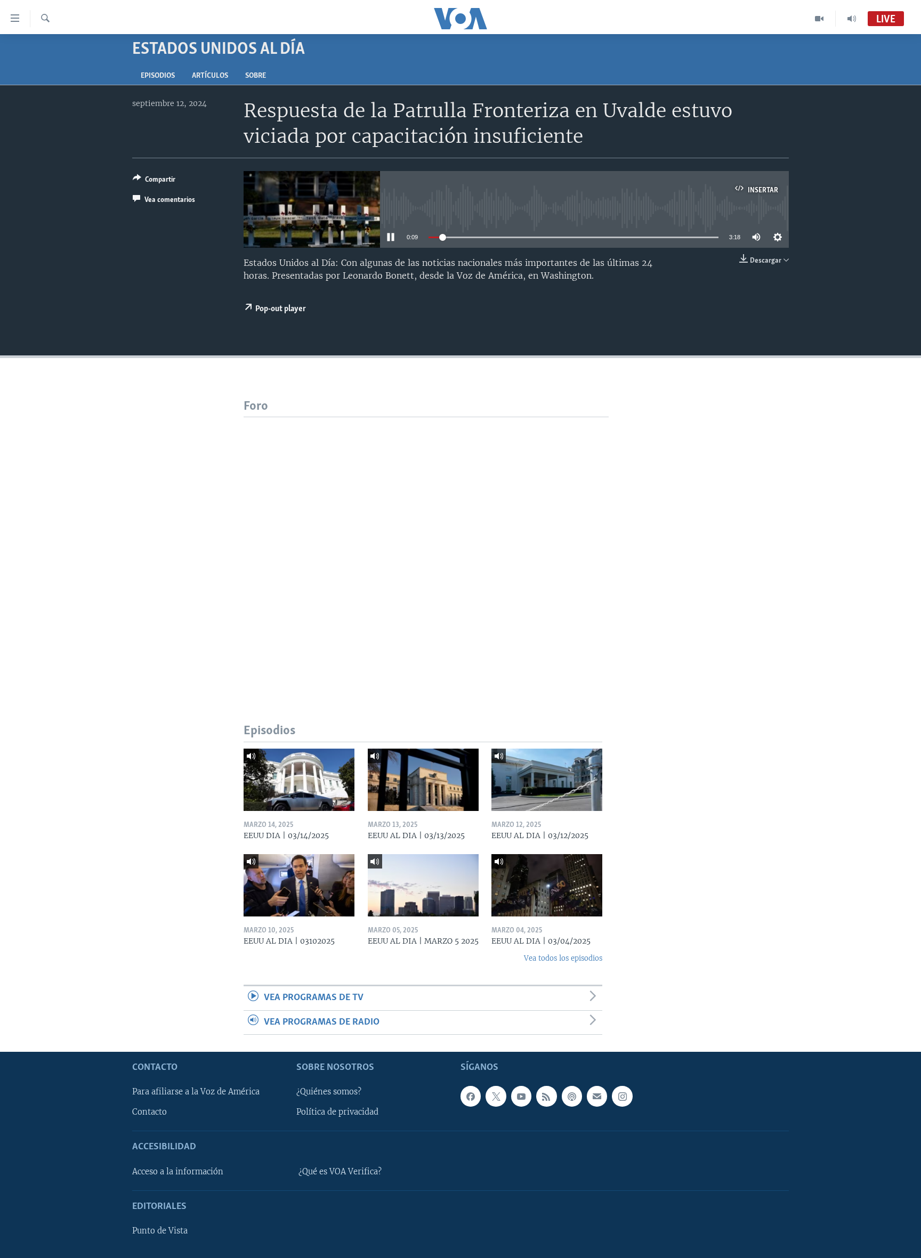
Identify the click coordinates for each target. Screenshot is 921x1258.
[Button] (154, 181)
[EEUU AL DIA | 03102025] (299, 885)
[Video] (819, 19)
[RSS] (546, 1096)
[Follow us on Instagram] (622, 1096)
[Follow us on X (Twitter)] (496, 1096)
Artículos (210, 76)
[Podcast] (572, 1096)
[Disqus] (426, 550)
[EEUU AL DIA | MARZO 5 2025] (423, 885)
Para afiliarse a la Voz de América (196, 1092)
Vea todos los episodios (563, 958)
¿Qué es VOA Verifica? (340, 1171)
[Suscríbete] (597, 1096)
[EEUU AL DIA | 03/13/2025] (423, 780)
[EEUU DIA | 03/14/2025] (299, 780)
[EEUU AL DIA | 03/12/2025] (546, 780)
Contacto (149, 1112)
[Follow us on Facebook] (471, 1096)
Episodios (158, 76)
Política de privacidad (337, 1112)
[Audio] (852, 19)
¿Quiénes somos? (328, 1092)
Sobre (255, 76)
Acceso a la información (177, 1171)
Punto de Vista (160, 1231)
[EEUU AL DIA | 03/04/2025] (546, 885)
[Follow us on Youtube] (521, 1096)
